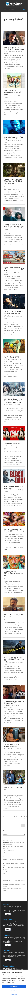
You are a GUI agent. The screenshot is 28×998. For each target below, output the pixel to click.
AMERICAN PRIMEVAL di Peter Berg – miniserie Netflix (13, 138)
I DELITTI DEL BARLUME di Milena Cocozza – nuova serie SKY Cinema (13, 269)
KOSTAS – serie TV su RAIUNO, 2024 (13, 788)
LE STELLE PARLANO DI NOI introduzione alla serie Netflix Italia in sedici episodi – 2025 (13, 400)
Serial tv (6, 53)
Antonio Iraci (9, 185)
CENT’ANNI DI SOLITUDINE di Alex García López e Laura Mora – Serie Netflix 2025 (13, 181)
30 (27, 816)
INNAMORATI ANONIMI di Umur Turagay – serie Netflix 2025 (13, 225)
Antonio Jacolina (10, 51)
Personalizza (14, 990)
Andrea (4, 851)
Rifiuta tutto (14, 994)
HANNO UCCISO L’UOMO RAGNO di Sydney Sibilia (13, 702)
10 (21, 816)
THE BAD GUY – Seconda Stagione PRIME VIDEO (11, 357)
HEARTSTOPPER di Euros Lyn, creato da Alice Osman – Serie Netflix (13, 92)
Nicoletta (5, 888)
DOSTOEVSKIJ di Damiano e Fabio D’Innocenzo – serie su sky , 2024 (13, 573)
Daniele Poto (9, 272)
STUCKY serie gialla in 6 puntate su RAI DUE (13, 615)
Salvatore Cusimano (11, 359)
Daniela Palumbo (10, 228)
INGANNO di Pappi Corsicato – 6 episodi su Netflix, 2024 (13, 745)
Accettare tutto (14, 986)
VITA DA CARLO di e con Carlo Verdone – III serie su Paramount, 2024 (14, 531)
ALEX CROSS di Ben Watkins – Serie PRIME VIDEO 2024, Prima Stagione (14, 659)
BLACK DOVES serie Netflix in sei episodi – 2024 (13, 487)
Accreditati (8, 534)
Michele (5, 880)
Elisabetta (5, 876)
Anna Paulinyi (9, 95)
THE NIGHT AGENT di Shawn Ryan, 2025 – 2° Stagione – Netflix (14, 48)
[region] (14, 984)
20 (24, 816)
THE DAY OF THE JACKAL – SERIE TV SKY (12, 444)
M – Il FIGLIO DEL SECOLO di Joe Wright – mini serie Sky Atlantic (13, 313)
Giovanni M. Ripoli (10, 140)
